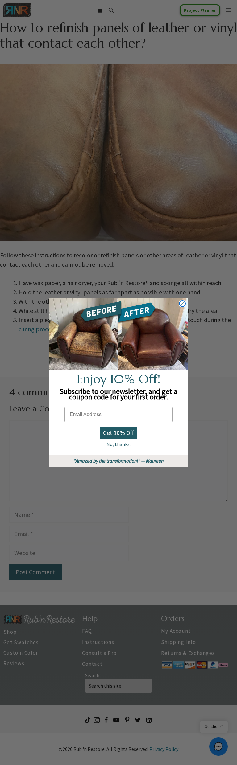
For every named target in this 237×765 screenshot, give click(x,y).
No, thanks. (118, 444)
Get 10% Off (118, 432)
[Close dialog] (182, 304)
